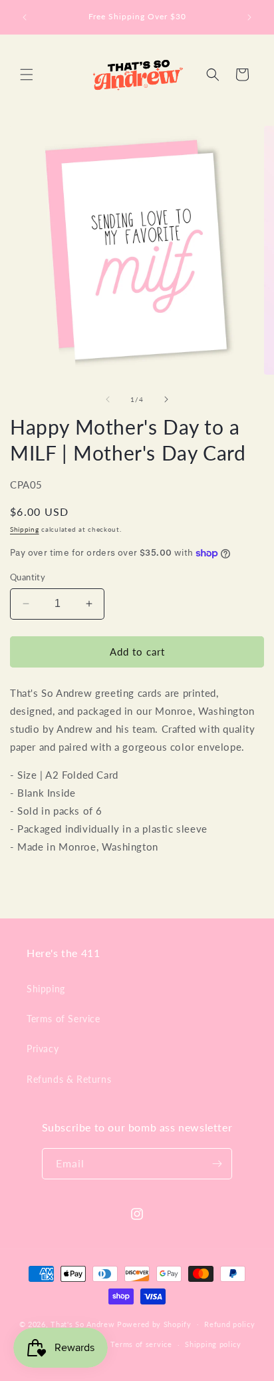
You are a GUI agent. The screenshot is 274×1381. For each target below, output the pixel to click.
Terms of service (141, 1344)
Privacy (43, 1048)
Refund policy (229, 1324)
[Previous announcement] (24, 17)
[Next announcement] (249, 17)
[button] (26, 74)
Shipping (24, 529)
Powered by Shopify (154, 1323)
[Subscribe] (216, 1163)
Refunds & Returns (69, 1079)
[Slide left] (107, 399)
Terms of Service (63, 1018)
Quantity (27, 577)
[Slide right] (166, 399)
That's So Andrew (82, 1323)
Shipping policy (213, 1344)
